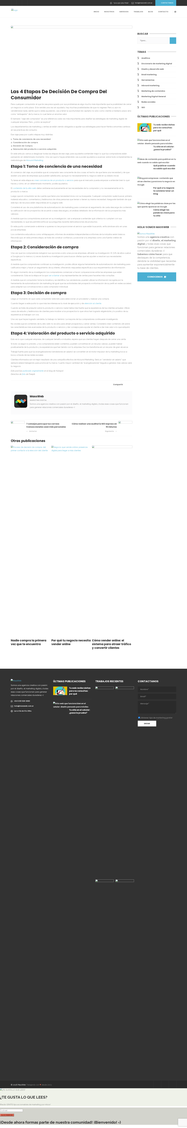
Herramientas (147, 80)
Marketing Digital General (153, 96)
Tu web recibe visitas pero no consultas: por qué (164, 127)
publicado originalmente (33, 371)
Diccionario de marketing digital (156, 63)
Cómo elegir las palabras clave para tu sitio (164, 212)
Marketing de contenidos (153, 91)
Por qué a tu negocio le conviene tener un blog (163, 191)
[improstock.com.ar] (125, 782)
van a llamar (53, 275)
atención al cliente (92, 303)
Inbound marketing (150, 85)
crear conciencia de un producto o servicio (54, 180)
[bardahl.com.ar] (104, 782)
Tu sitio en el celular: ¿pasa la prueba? (163, 148)
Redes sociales (148, 102)
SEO (143, 107)
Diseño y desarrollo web (152, 69)
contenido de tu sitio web (24, 188)
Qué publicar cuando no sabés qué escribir (164, 167)
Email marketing (149, 74)
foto (24, 374)
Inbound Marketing (34, 160)
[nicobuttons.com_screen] (125, 975)
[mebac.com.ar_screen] (104, 975)
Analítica (145, 58)
